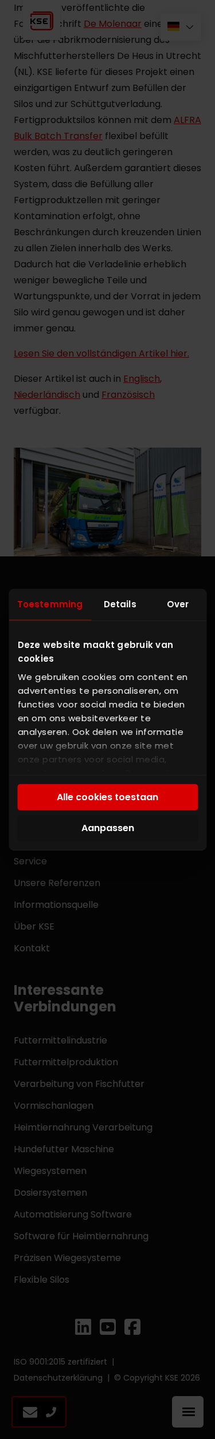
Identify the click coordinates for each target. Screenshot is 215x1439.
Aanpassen (107, 828)
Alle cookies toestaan (107, 797)
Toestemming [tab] (50, 604)
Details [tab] (120, 604)
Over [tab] (178, 604)
